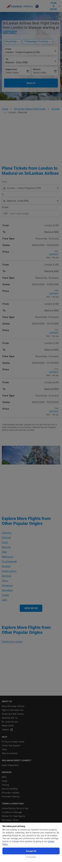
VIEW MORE (31, 608)
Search (31, 83)
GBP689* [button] (10, 32)
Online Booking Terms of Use (15, 808)
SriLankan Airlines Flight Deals (29, 108)
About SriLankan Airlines (13, 706)
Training (5, 784)
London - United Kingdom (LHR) (22, 52)
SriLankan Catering (10, 796)
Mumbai (6, 566)
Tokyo (5, 580)
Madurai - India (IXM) (16, 62)
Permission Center (10, 820)
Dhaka (5, 595)
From (8, 49)
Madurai (6, 547)
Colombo (6, 532)
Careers (7, 729)
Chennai (6, 537)
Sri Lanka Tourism (10, 721)
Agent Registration (10, 765)
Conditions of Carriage (12, 812)
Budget (5, 207)
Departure (11, 69)
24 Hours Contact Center (13, 741)
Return (36, 69)
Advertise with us (9, 718)
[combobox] (31, 188)
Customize (31, 857)
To (6, 59)
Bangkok (6, 575)
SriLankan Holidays (10, 792)
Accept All (31, 851)
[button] (37, 41)
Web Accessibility (10, 753)
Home (5, 108)
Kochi (5, 542)
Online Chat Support (11, 745)
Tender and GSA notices (13, 714)
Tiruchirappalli (9, 561)
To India (55, 108)
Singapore (7, 585)
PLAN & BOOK (55, 6)
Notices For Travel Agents (13, 816)
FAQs (4, 749)
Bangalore (7, 590)
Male (4, 551)
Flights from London (12, 641)
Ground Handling (10, 788)
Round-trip (11, 41)
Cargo (4, 781)
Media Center (8, 725)
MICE (4, 777)
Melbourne (7, 556)
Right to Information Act (12, 710)
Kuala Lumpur (9, 571)
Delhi (4, 599)
